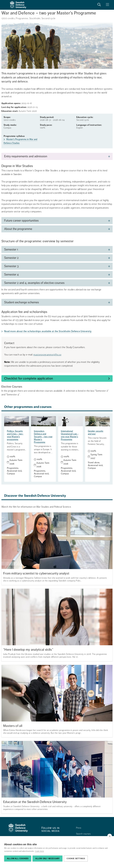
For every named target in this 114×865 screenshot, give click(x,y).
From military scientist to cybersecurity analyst (36, 573)
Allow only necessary (47, 858)
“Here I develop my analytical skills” (28, 650)
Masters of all (12, 726)
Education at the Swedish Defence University (35, 802)
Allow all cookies (17, 858)
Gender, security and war (95, 432)
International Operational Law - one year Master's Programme (69, 435)
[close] (109, 836)
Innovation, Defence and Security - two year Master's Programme (43, 437)
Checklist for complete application (28, 378)
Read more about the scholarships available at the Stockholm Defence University (47, 331)
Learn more (39, 851)
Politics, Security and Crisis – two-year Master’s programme (15, 435)
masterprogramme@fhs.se (47, 354)
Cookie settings (76, 858)
